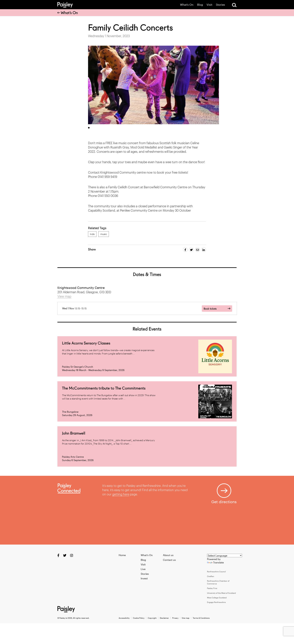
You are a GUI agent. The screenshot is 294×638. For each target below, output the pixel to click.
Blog (200, 4)
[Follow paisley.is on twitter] (64, 555)
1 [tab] (89, 128)
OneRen (210, 576)
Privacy (175, 618)
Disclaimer (164, 618)
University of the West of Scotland (221, 593)
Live (143, 569)
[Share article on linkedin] (203, 249)
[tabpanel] (153, 85)
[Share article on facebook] (185, 249)
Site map (185, 618)
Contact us (169, 559)
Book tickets (210, 308)
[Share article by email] (197, 249)
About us (168, 555)
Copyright (152, 618)
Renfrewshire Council (216, 571)
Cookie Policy (138, 618)
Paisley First (212, 588)
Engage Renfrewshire (216, 602)
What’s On (186, 4)
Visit (209, 4)
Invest (144, 578)
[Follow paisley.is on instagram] (71, 555)
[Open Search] (234, 5)
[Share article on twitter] (191, 249)
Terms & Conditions (201, 618)
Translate (218, 562)
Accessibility (124, 618)
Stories (220, 4)
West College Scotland (217, 597)
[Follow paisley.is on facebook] (58, 555)
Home (122, 555)
